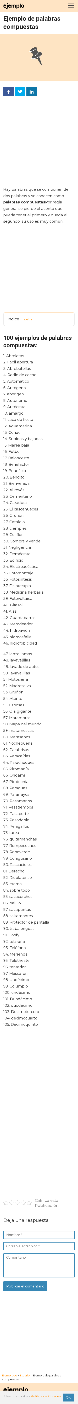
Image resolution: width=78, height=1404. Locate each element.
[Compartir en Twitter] (20, 91)
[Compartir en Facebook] (8, 91)
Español (25, 1375)
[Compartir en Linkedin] (31, 91)
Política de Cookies (46, 1396)
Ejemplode (9, 1375)
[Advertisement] (39, 143)
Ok (68, 1397)
